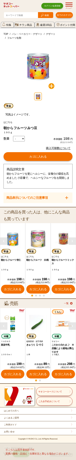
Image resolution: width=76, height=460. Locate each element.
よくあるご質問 (11, 418)
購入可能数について (58, 148)
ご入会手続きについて (49, 401)
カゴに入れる (38, 156)
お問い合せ (9, 431)
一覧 (66, 303)
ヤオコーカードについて (50, 391)
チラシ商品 (25, 24)
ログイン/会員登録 (52, 6)
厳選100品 (46, 24)
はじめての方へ (11, 411)
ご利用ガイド (10, 424)
